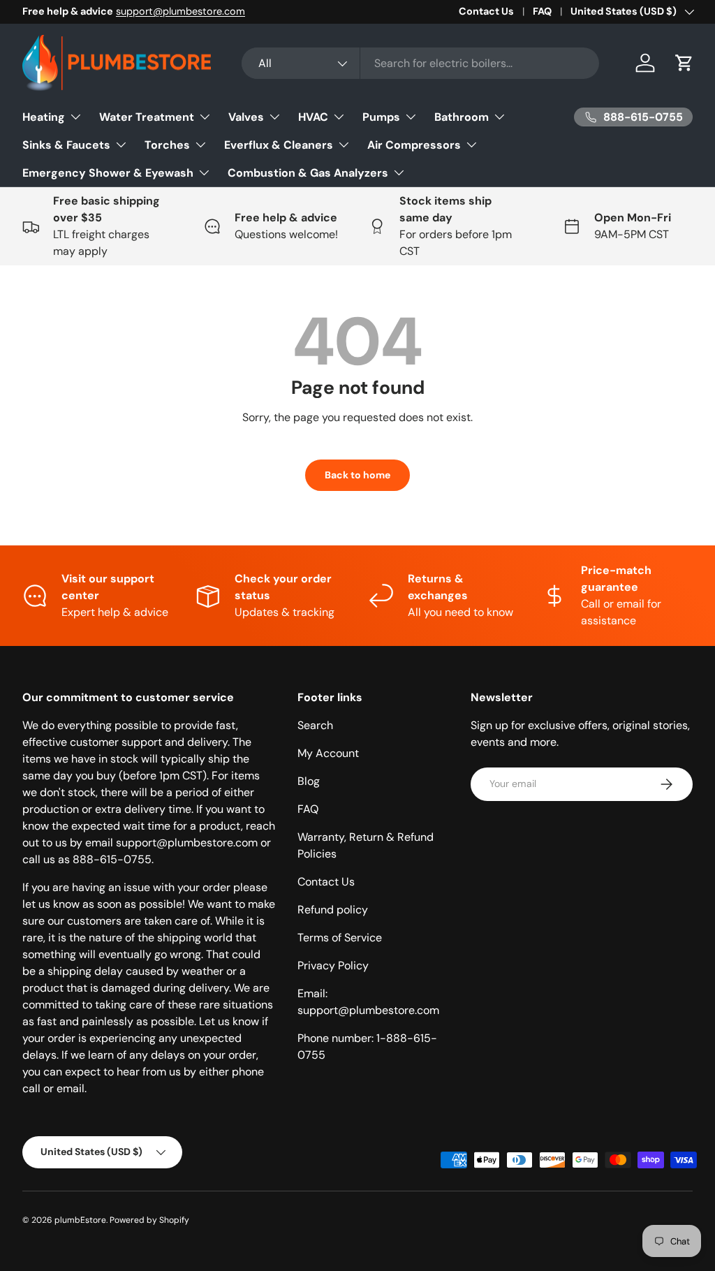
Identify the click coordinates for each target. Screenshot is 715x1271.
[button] (684, 62)
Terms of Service (339, 937)
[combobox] (421, 63)
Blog (308, 781)
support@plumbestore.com (180, 11)
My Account (328, 753)
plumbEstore (80, 1220)
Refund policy (332, 909)
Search (315, 725)
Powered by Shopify (149, 1220)
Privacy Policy (333, 965)
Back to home (357, 475)
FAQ (542, 11)
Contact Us (486, 11)
